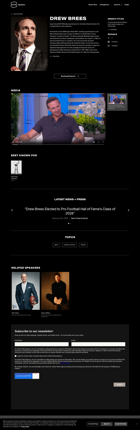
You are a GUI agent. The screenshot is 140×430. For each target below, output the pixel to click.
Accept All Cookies (120, 424)
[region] (70, 424)
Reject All (106, 424)
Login (126, 4)
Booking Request (68, 76)
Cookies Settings (93, 424)
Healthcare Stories (69, 245)
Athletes (83, 245)
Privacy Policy (25, 426)
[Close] (137, 424)
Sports (56, 245)
